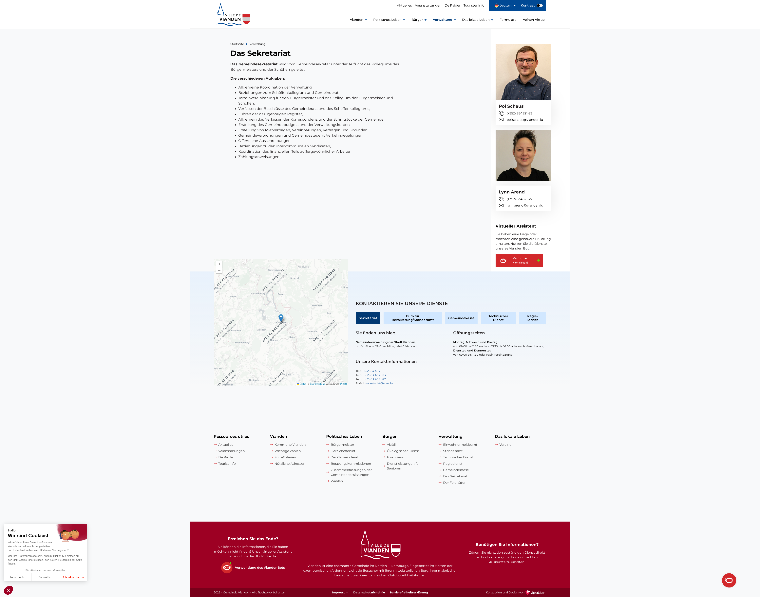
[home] (226, 20)
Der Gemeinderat (344, 457)
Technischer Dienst (498, 318)
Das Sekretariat (455, 476)
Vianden (356, 20)
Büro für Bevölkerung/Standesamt (413, 318)
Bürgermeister (342, 445)
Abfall (391, 445)
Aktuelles (404, 5)
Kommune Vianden (290, 445)
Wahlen (337, 481)
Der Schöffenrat (343, 451)
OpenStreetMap (317, 383)
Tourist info (227, 464)
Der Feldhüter (454, 483)
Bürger (417, 20)
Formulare (508, 20)
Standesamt (453, 451)
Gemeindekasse (461, 318)
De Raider (452, 5)
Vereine (505, 445)
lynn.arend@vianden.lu (525, 205)
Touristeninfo (474, 5)
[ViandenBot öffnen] (729, 580)
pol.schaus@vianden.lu (525, 120)
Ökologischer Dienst (403, 451)
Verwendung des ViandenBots (260, 567)
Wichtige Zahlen (288, 451)
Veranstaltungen (428, 5)
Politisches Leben (387, 20)
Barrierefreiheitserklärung (409, 592)
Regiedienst (453, 464)
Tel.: (370, 371)
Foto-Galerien (285, 457)
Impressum (340, 592)
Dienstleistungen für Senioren (403, 466)
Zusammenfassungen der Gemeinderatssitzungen (351, 472)
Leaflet (302, 383)
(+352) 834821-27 (519, 199)
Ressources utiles (231, 436)
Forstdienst (396, 457)
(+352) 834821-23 (519, 113)
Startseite (237, 44)
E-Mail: (376, 383)
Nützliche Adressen (290, 464)
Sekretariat (368, 318)
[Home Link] (380, 544)
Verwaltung (442, 20)
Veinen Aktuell (534, 20)
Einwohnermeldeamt (460, 445)
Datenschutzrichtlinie (369, 592)
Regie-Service (533, 318)
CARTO (343, 383)
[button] (505, 6)
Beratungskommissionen (351, 464)
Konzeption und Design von (516, 593)
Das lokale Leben (476, 20)
